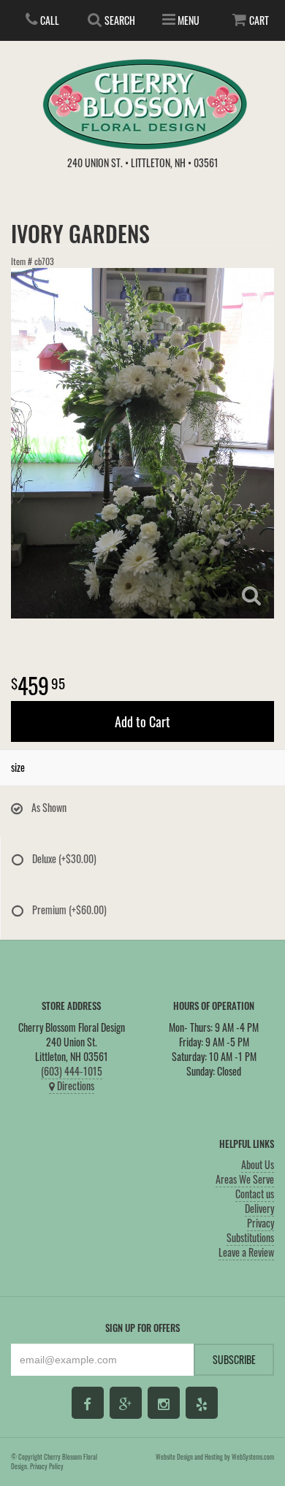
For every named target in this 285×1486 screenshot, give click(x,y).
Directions (74, 1085)
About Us (257, 1164)
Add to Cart (142, 721)
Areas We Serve (245, 1179)
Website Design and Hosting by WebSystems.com (215, 1457)
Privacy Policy (47, 1466)
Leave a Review (246, 1252)
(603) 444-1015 (71, 1071)
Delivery (259, 1208)
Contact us (254, 1193)
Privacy (260, 1222)
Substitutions (250, 1237)
